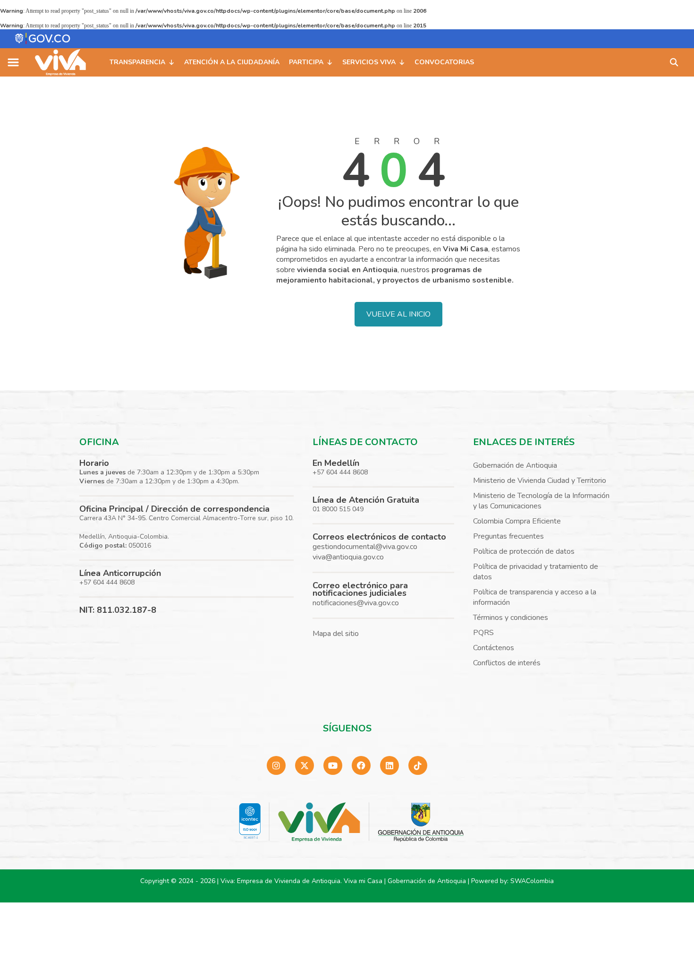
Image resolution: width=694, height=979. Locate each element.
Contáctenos (493, 648)
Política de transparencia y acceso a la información (534, 597)
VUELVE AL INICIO (398, 314)
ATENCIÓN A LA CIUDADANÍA (231, 62)
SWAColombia (532, 880)
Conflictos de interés (507, 663)
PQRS (483, 632)
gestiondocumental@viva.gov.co (365, 546)
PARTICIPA (306, 62)
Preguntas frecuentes (508, 536)
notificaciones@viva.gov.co (356, 603)
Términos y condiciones (510, 617)
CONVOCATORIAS (444, 62)
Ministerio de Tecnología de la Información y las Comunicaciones (541, 500)
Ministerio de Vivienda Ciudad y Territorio (539, 480)
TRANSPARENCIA (137, 62)
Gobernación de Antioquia (515, 465)
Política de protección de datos (524, 551)
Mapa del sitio (336, 633)
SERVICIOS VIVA (369, 62)
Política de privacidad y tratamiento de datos (535, 571)
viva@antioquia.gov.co (348, 557)
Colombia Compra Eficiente (517, 521)
